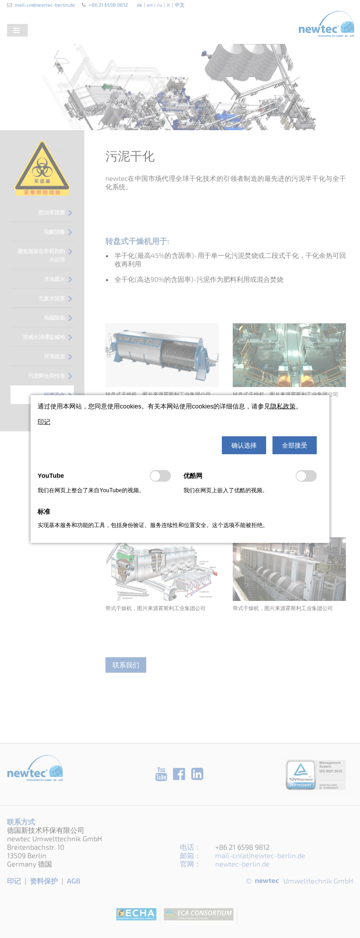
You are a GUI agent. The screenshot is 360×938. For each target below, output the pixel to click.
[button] (244, 445)
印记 (44, 421)
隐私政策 (283, 406)
